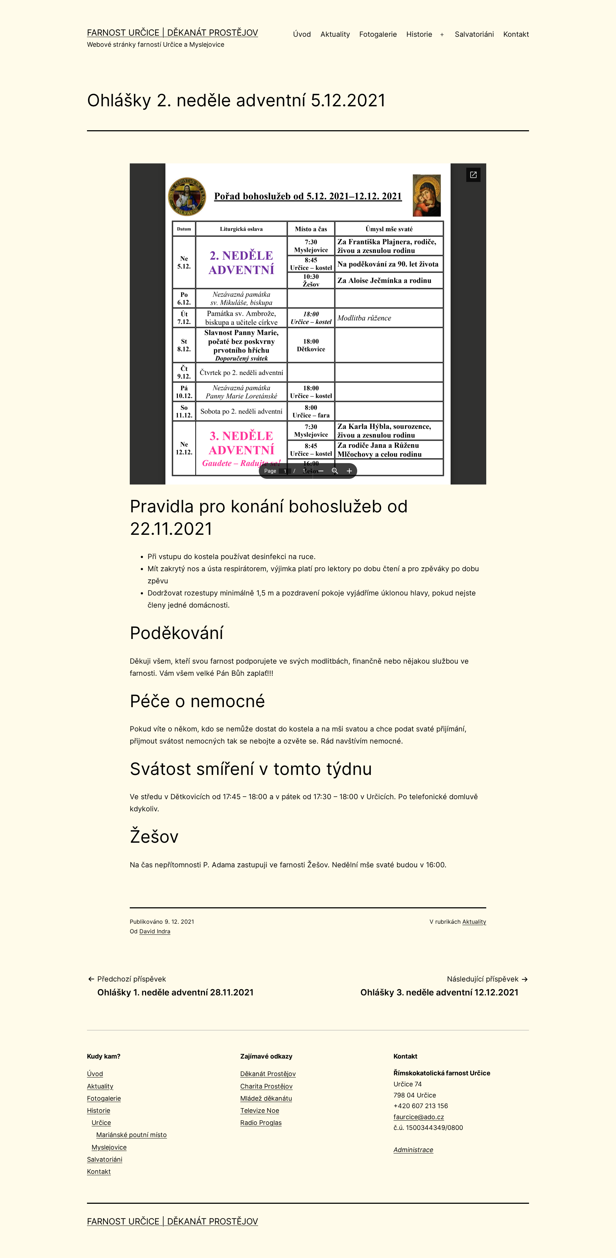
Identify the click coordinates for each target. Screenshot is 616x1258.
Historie (419, 34)
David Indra (154, 931)
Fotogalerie (378, 34)
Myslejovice (109, 1147)
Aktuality (335, 34)
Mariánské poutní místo (131, 1134)
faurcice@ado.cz (419, 1117)
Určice (101, 1122)
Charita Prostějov (266, 1086)
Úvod (302, 34)
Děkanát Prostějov (268, 1073)
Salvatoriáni (474, 34)
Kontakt (516, 34)
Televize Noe (259, 1110)
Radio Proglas (261, 1122)
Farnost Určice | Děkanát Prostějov (172, 32)
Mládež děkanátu (266, 1098)
